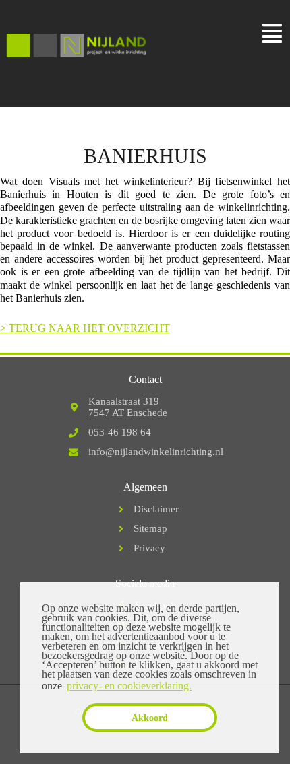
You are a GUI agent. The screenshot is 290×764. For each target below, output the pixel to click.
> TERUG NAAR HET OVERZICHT (85, 328)
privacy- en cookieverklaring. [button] (129, 685)
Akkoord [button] (150, 717)
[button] (272, 34)
